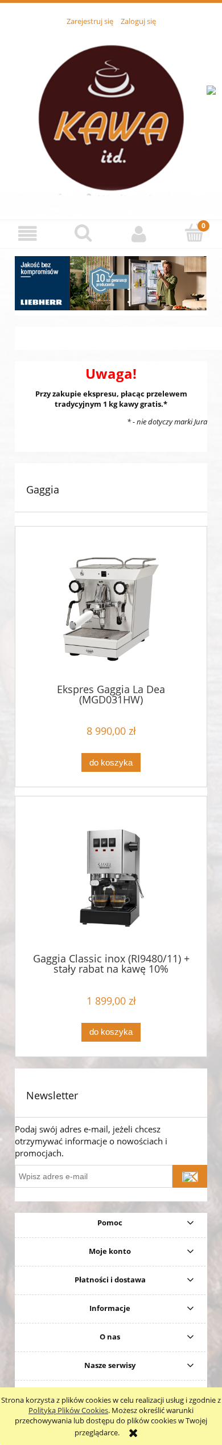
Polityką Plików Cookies (68, 1410)
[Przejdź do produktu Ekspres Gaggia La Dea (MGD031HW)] (111, 609)
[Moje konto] (139, 233)
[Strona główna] (111, 116)
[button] (28, 233)
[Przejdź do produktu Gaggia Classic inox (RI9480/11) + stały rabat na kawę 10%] (111, 878)
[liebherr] (111, 283)
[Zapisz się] (189, 1176)
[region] (111, 283)
